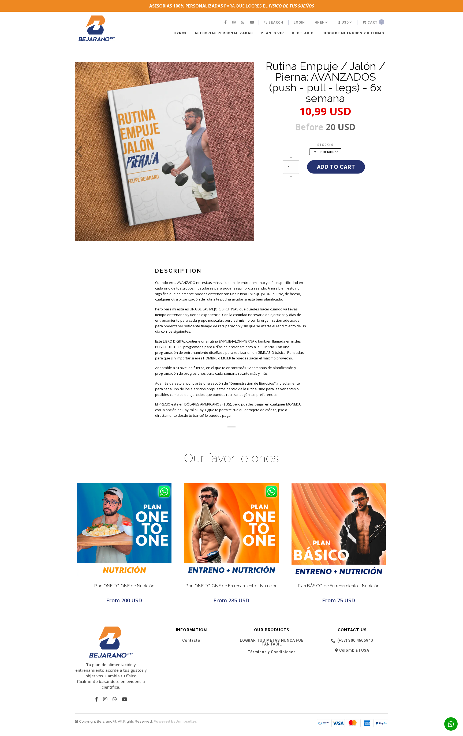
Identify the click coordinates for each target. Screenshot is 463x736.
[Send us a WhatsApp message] (451, 724)
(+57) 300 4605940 (354, 641)
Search (275, 22)
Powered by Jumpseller (175, 721)
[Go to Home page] (97, 28)
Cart (375, 22)
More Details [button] (324, 152)
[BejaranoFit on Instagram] (234, 22)
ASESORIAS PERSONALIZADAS (224, 33)
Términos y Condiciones (272, 652)
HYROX (180, 33)
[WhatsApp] (243, 22)
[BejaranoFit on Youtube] (252, 22)
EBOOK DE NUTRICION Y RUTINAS (353, 33)
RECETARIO (302, 33)
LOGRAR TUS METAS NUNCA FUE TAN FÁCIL (272, 642)
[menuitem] (226, 22)
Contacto (191, 640)
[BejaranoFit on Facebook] (226, 22)
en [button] (322, 22)
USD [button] (345, 22)
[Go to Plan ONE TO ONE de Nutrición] (124, 530)
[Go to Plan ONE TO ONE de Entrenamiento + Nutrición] (231, 530)
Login (299, 22)
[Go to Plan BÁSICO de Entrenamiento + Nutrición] (339, 530)
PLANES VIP (272, 33)
